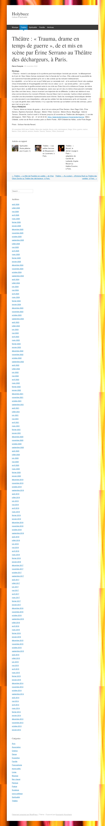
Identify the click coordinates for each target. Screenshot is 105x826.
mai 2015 (15, 665)
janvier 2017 (16, 604)
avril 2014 (15, 704)
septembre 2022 (18, 361)
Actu (13, 743)
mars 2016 (16, 629)
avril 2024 (15, 293)
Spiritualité (33, 27)
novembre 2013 (17, 722)
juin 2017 (15, 587)
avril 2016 (15, 626)
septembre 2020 (18, 447)
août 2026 (15, 204)
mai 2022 (15, 376)
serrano (30, 131)
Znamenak (60, 131)
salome (24, 131)
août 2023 (15, 322)
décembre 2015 (17, 640)
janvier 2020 (16, 476)
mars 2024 (16, 297)
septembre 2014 (18, 694)
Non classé (16, 779)
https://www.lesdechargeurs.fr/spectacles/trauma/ (66, 117)
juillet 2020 (16, 454)
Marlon (14, 131)
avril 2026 (15, 215)
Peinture (15, 783)
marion (85, 129)
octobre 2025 (17, 236)
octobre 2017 (17, 572)
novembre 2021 (17, 397)
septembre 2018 (18, 533)
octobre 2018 (17, 529)
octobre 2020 (17, 444)
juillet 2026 (16, 208)
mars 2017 (16, 597)
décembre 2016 (17, 608)
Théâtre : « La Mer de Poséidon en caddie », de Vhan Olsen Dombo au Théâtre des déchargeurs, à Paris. (33, 177)
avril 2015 (15, 669)
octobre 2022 (17, 358)
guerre (79, 129)
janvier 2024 (16, 304)
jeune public (16, 768)
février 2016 (16, 633)
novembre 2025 (17, 233)
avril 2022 (15, 379)
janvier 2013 (16, 729)
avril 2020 (15, 465)
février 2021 (16, 429)
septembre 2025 (18, 240)
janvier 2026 (16, 226)
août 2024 (15, 279)
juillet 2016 (16, 622)
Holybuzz (20, 13)
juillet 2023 (16, 326)
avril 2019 (15, 508)
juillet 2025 (16, 243)
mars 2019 (16, 511)
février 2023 (16, 343)
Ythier (54, 131)
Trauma (42, 131)
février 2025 (16, 258)
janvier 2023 (16, 347)
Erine (75, 129)
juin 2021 (15, 415)
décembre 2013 (17, 719)
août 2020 (15, 451)
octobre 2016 (17, 615)
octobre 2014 (17, 690)
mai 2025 (15, 247)
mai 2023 (15, 333)
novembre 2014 (17, 687)
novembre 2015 (17, 644)
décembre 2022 (17, 351)
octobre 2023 (17, 315)
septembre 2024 (18, 276)
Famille (42, 27)
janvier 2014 (16, 715)
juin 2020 (15, 458)
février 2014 (16, 712)
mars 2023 (16, 340)
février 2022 (16, 386)
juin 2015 (15, 662)
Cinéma (15, 750)
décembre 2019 (17, 479)
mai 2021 (15, 419)
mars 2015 (16, 672)
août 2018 (15, 536)
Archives (50, 27)
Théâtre (23, 27)
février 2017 (16, 601)
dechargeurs (62, 129)
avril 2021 (15, 422)
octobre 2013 (17, 726)
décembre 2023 (17, 308)
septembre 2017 (18, 576)
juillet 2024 (16, 283)
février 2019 (16, 515)
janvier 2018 (16, 561)
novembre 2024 (17, 268)
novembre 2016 (17, 612)
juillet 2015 (16, 658)
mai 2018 (15, 547)
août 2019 (15, 494)
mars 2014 (16, 708)
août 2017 (15, 579)
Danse (14, 754)
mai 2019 (15, 504)
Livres (14, 772)
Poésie (14, 786)
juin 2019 (15, 501)
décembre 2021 (17, 394)
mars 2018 (16, 554)
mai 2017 (15, 590)
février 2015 (16, 676)
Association (16, 747)
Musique (15, 27)
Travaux (48, 131)
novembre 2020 (17, 440)
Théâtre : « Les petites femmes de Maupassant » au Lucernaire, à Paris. (49, 150)
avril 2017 (15, 594)
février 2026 (16, 222)
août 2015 (15, 654)
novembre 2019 (17, 483)
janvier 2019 (16, 519)
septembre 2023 (18, 318)
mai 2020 (15, 461)
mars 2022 (16, 383)
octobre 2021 (17, 401)
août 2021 (15, 408)
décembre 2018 (17, 522)
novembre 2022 (17, 354)
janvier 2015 (16, 679)
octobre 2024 (17, 272)
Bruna (51, 129)
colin (55, 129)
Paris (19, 131)
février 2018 (16, 558)
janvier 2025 (16, 261)
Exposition (16, 758)
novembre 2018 (17, 526)
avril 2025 (15, 251)
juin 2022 (15, 372)
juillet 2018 (16, 540)
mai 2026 (15, 211)
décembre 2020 (17, 436)
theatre (36, 131)
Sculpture (15, 790)
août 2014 (15, 697)
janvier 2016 (16, 637)
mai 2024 (15, 290)
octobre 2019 (17, 486)
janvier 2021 (16, 433)
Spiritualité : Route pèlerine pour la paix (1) (25, 148)
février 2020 (16, 472)
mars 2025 (16, 254)
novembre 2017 (17, 569)
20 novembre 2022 (31, 66)
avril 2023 (15, 336)
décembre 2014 (17, 683)
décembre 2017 (17, 565)
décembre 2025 (17, 229)
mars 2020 (16, 469)
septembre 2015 (18, 651)
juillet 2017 (16, 583)
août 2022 (15, 365)
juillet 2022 (16, 368)
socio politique (17, 793)
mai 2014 (15, 701)
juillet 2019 (16, 497)
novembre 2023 (17, 311)
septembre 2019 (18, 490)
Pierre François (17, 66)
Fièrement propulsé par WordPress (25, 814)
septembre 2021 (18, 404)
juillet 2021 (16, 411)
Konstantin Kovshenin (64, 814)
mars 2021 (16, 426)
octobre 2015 (17, 647)
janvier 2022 (16, 390)
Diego (70, 129)
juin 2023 (15, 329)
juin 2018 (15, 544)
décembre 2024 (17, 265)
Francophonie (17, 765)
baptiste (45, 129)
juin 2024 (15, 286)
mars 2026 (16, 218)
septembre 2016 (18, 619)
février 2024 (16, 301)
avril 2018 (15, 551)
